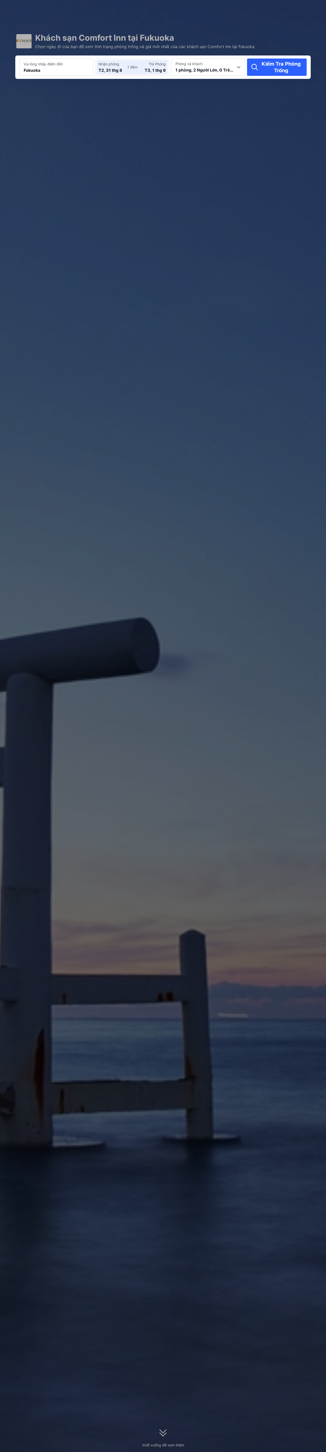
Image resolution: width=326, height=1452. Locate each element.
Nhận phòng (109, 64)
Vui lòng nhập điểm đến (43, 64)
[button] (285, 8)
